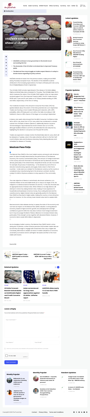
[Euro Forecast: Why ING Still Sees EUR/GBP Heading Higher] (68, 53)
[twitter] (6, 59)
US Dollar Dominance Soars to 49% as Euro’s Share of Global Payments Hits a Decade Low (79, 129)
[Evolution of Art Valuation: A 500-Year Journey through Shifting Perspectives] (36, 391)
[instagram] (79, 412)
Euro (15, 11)
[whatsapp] (6, 71)
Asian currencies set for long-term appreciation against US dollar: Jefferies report (31, 293)
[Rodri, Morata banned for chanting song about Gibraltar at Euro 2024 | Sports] (69, 168)
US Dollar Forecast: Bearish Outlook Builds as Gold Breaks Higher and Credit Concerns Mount (12, 293)
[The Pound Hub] (12, 6)
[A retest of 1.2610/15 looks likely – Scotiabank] (64, 389)
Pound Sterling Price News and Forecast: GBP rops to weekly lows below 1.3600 (79, 75)
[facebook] (6, 56)
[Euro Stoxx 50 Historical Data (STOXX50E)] (18, 11)
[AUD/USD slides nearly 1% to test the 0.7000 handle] (51, 276)
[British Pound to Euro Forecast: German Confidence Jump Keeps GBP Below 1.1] (68, 40)
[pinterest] (6, 62)
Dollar (12, 34)
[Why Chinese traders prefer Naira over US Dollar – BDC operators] (69, 109)
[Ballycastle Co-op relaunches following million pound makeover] (9, 380)
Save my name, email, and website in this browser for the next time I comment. (27, 348)
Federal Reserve (19, 85)
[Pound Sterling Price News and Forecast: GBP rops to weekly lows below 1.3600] (68, 74)
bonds (44, 98)
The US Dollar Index (48, 92)
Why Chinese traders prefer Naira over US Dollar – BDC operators (79, 112)
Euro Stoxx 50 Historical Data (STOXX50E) (32, 11)
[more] (6, 74)
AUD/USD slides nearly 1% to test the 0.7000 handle (50, 290)
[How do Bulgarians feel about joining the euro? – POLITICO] (69, 96)
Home (6, 34)
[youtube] (84, 412)
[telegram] (6, 65)
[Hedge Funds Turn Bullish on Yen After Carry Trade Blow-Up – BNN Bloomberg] (64, 378)
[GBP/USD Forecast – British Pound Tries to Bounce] (69, 185)
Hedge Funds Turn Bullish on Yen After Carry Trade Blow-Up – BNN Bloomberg (76, 378)
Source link (13, 244)
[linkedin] (6, 68)
